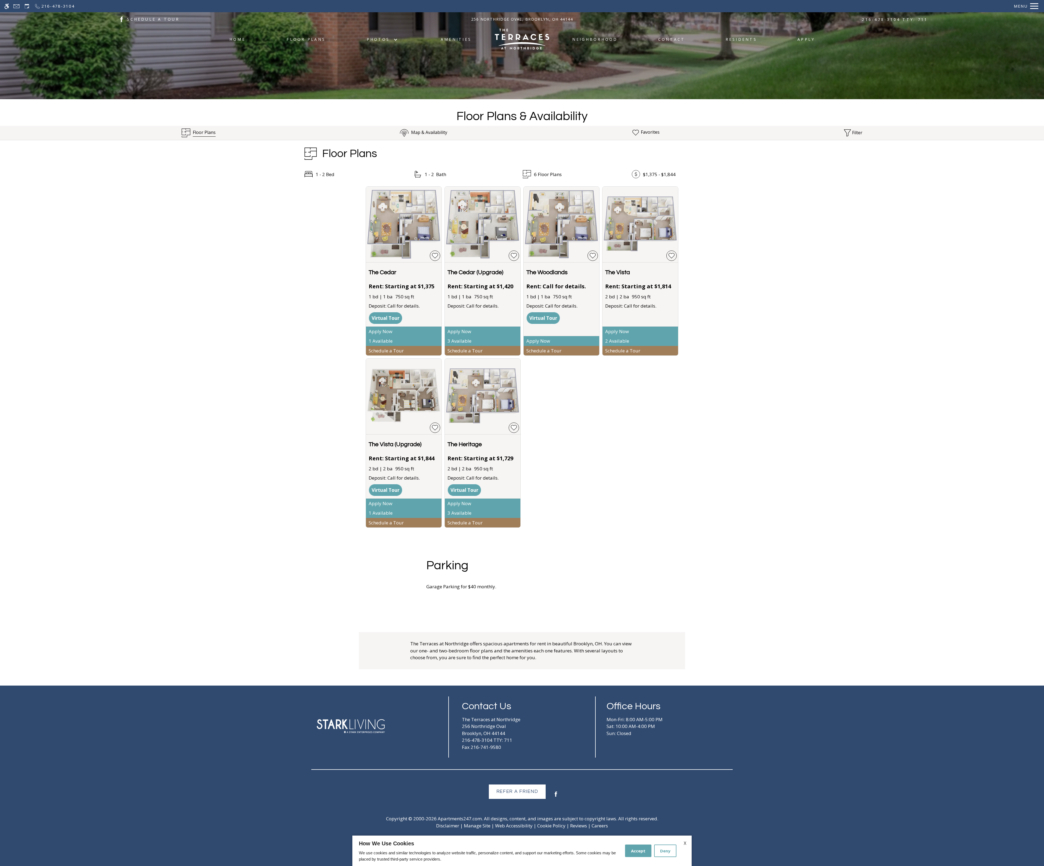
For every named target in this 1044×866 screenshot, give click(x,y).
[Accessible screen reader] (6, 6)
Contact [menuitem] (671, 39)
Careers (600, 826)
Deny (665, 851)
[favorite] (435, 256)
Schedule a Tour (386, 351)
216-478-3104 (895, 19)
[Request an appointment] (26, 6)
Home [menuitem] (237, 39)
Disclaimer (447, 826)
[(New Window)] (121, 19)
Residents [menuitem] (741, 39)
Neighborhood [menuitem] (595, 39)
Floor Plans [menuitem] (306, 39)
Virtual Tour (385, 318)
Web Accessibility (514, 826)
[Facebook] (556, 796)
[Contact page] (16, 6)
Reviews (578, 826)
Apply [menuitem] (806, 39)
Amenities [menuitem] (456, 39)
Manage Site (477, 826)
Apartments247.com (460, 818)
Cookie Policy (551, 826)
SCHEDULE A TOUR (153, 19)
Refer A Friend (517, 791)
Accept (638, 851)
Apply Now (380, 331)
